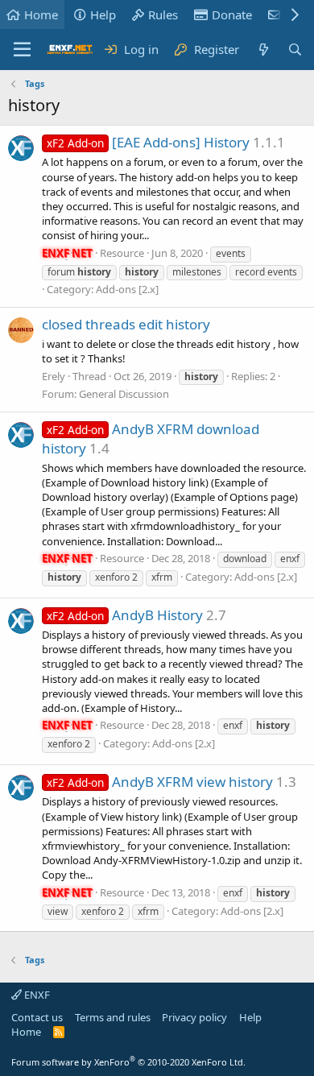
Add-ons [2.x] (127, 289)
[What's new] (263, 49)
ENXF (36, 994)
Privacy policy (194, 1017)
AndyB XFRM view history (160, 781)
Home (41, 14)
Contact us (37, 1017)
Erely (53, 376)
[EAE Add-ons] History (148, 142)
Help (103, 14)
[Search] (295, 49)
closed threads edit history (126, 324)
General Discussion (124, 394)
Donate (232, 14)
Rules (163, 14)
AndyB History (125, 615)
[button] (22, 50)
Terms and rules (113, 1017)
